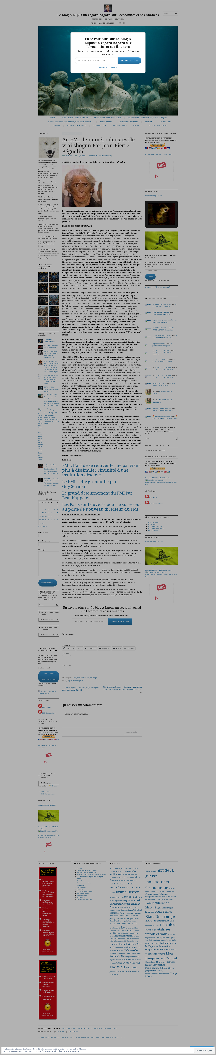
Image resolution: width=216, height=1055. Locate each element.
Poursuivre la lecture (108, 67)
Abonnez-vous (129, 60)
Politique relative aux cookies (68, 1051)
